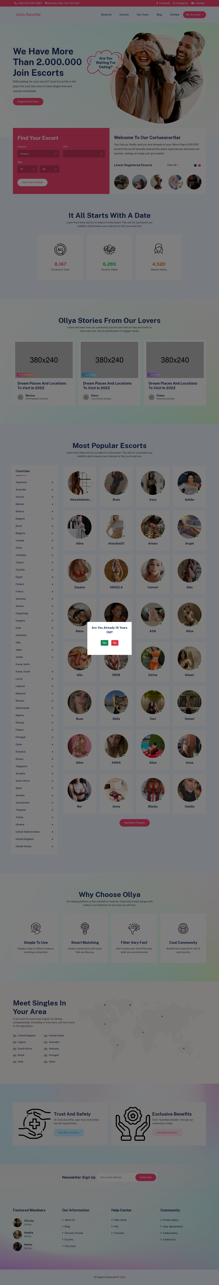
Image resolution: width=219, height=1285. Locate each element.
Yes (104, 642)
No (115, 642)
